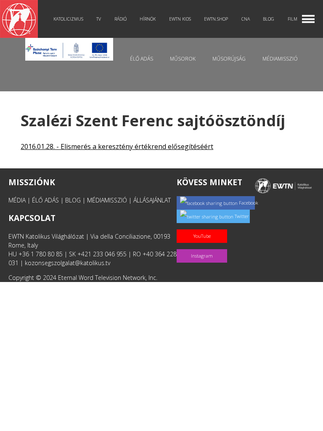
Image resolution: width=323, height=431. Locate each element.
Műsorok (183, 58)
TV (98, 19)
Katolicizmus (68, 19)
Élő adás (141, 58)
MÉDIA (17, 200)
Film (292, 19)
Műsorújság (229, 58)
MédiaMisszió (280, 58)
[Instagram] (203, 247)
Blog (268, 19)
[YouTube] (203, 227)
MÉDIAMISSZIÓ (107, 200)
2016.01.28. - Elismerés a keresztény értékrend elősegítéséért (117, 146)
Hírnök (148, 19)
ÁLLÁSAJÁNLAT (152, 200)
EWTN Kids (180, 19)
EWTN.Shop (216, 19)
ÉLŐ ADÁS (45, 200)
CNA (245, 19)
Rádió (120, 19)
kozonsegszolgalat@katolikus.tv (67, 263)
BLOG (73, 200)
